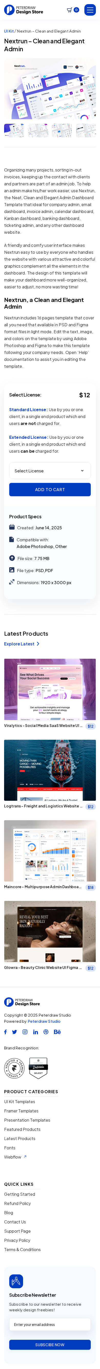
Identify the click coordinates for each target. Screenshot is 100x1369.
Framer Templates (21, 1111)
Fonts (9, 1147)
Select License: (25, 394)
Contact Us (15, 1222)
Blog (8, 1212)
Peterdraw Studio (44, 1021)
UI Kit (9, 30)
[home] (23, 10)
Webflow (12, 1157)
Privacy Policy (17, 1240)
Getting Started (19, 1194)
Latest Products (19, 1138)
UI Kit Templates (19, 1101)
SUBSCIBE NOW (49, 1344)
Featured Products (22, 1129)
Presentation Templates (27, 1120)
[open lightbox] (50, 88)
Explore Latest (21, 644)
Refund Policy (17, 1203)
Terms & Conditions (22, 1249)
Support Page (17, 1231)
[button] (73, 10)
